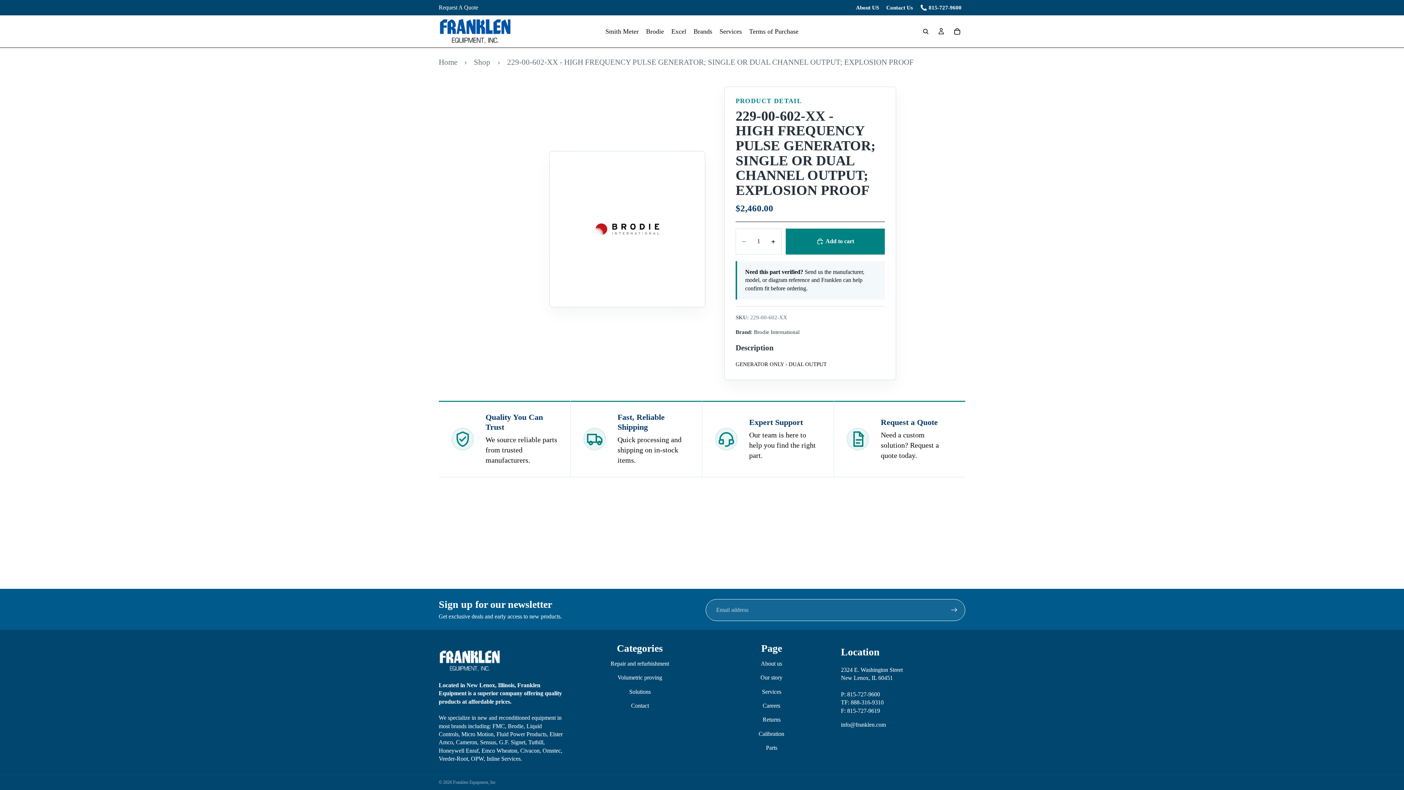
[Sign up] (954, 610)
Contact (640, 706)
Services (771, 691)
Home (448, 62)
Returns (772, 719)
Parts (771, 748)
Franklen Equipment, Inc (474, 782)
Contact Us (899, 8)
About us (771, 663)
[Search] (926, 31)
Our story (771, 677)
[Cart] (957, 31)
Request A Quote (458, 7)
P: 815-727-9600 (860, 694)
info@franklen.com (863, 725)
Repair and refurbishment (640, 663)
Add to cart (840, 241)
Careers (771, 706)
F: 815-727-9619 (860, 710)
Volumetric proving (640, 677)
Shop (482, 62)
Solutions (640, 691)
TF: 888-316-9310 (862, 702)
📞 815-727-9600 (941, 8)
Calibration (771, 733)
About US (867, 8)
